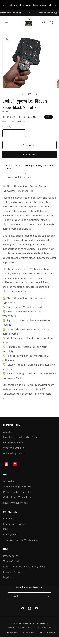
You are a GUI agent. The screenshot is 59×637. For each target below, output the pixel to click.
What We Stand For (14, 447)
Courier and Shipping (14, 524)
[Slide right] (36, 93)
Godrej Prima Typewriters (17, 497)
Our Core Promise (13, 442)
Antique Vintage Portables (17, 486)
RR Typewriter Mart (28, 623)
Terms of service (12, 561)
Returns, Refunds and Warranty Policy (24, 566)
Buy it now (29, 154)
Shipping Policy (11, 572)
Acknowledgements (14, 453)
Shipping (6, 121)
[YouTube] (15, 464)
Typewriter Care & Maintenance (20, 540)
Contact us (9, 518)
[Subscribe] (47, 596)
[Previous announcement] (3, 5)
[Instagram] (6, 464)
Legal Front (9, 577)
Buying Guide (10, 534)
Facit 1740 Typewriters (15, 502)
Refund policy (13, 632)
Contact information (42, 627)
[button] (6, 22)
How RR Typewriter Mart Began (20, 437)
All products (10, 481)
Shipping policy (30, 632)
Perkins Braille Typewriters (17, 492)
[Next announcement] (56, 5)
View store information (18, 177)
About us (8, 432)
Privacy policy (10, 555)
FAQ (5, 529)
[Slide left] (22, 93)
